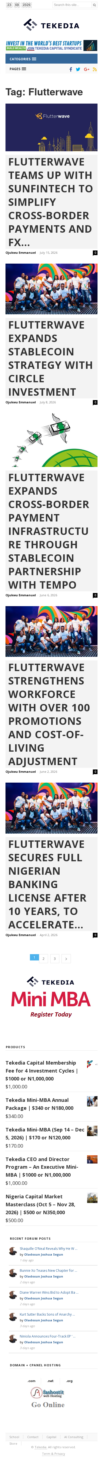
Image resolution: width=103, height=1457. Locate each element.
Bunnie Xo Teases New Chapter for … (48, 1270)
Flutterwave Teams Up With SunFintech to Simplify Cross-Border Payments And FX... (50, 202)
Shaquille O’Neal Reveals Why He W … (48, 1248)
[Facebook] (70, 69)
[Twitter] (77, 69)
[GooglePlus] (85, 69)
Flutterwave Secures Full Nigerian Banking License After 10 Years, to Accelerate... (47, 884)
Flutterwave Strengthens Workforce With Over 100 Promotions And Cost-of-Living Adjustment (49, 714)
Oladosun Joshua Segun (43, 1254)
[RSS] (94, 69)
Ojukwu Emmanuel (20, 252)
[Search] (94, 5)
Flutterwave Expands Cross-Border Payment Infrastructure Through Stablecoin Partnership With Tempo (49, 531)
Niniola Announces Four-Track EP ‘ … (48, 1336)
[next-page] (66, 958)
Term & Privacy (53, 1454)
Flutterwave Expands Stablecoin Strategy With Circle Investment (50, 358)
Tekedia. (41, 1447)
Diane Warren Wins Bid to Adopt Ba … (49, 1292)
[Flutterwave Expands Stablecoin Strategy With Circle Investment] (51, 289)
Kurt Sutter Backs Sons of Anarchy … (47, 1314)
